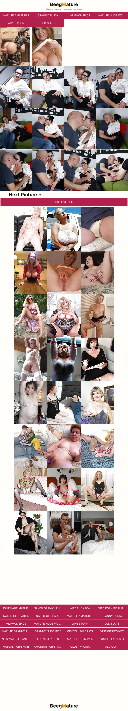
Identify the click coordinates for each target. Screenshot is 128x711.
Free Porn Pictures (112, 608)
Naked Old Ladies (16, 616)
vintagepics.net (112, 631)
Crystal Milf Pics (80, 631)
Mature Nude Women (113, 15)
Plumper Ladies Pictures (113, 639)
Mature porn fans (16, 646)
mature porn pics (80, 639)
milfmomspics (80, 15)
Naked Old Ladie (48, 616)
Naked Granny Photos (49, 608)
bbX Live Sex (64, 202)
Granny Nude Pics (48, 631)
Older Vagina (80, 646)
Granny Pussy (48, 15)
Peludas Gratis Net (48, 639)
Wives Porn (16, 23)
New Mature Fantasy (17, 639)
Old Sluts (48, 23)
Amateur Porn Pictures (49, 646)
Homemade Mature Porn (17, 608)
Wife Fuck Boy (80, 608)
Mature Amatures (16, 15)
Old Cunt (112, 646)
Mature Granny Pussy (17, 631)
